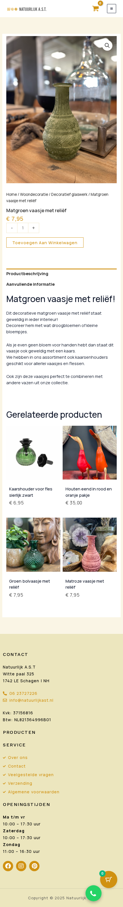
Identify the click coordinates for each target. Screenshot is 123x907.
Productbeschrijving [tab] (27, 273)
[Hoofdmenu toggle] (111, 8)
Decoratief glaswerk (69, 194)
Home (11, 194)
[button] (107, 45)
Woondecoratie (34, 194)
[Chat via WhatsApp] (94, 893)
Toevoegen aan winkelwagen (45, 242)
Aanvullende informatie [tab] (30, 284)
